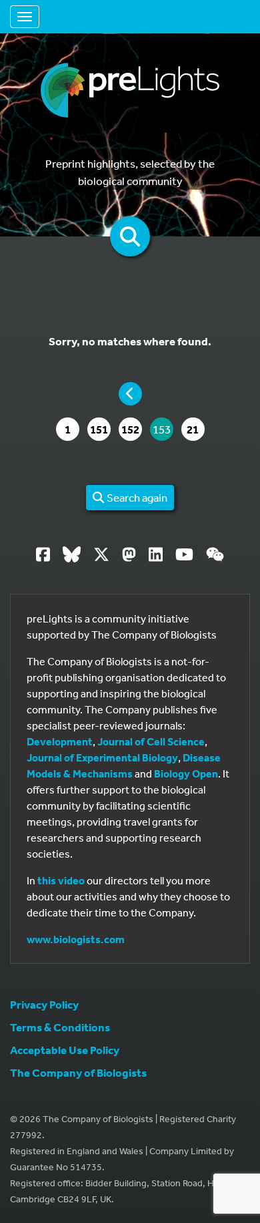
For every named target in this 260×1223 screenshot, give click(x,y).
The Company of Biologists (78, 1072)
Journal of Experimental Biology (102, 757)
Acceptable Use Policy (64, 1050)
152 (131, 428)
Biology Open (186, 773)
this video (61, 880)
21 (195, 428)
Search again (136, 497)
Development (60, 741)
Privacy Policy (44, 1004)
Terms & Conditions (60, 1027)
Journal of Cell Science (151, 741)
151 (100, 428)
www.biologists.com (76, 939)
